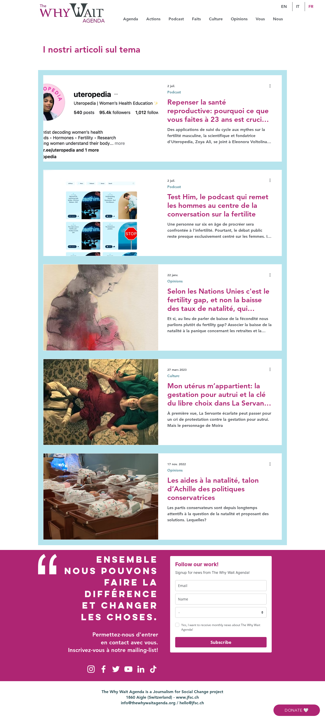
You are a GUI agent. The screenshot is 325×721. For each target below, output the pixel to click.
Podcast (174, 92)
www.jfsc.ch (187, 697)
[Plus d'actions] (272, 86)
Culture (173, 376)
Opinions (175, 281)
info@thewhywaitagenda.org (148, 702)
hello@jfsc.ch (192, 702)
